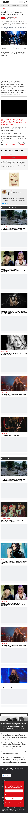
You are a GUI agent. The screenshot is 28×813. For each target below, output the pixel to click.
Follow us (17, 48)
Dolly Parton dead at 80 (13, 5)
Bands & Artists (4, 8)
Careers (3, 797)
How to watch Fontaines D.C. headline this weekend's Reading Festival (14, 752)
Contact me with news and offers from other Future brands (14, 794)
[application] (14, 107)
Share (4, 48)
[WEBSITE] (8, 194)
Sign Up (14, 798)
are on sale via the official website (15, 144)
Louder (14, 17)
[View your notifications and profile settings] (17, 2)
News (3, 18)
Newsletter (24, 48)
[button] (1, 2)
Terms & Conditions (12, 803)
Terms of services (16, 161)
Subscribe (21, 1)
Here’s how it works (9, 28)
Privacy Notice (18, 162)
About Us (4, 780)
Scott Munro (9, 17)
